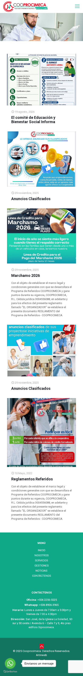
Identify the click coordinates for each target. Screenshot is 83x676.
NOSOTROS (41, 555)
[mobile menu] (77, 6)
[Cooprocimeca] (25, 6)
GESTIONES (41, 565)
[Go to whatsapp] (10, 663)
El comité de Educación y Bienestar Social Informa (33, 119)
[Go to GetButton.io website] (10, 671)
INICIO (41, 550)
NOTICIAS (41, 570)
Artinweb (41, 655)
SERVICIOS (41, 560)
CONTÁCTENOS (41, 575)
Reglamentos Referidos (32, 479)
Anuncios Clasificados (30, 198)
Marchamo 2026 (25, 275)
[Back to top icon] (41, 646)
